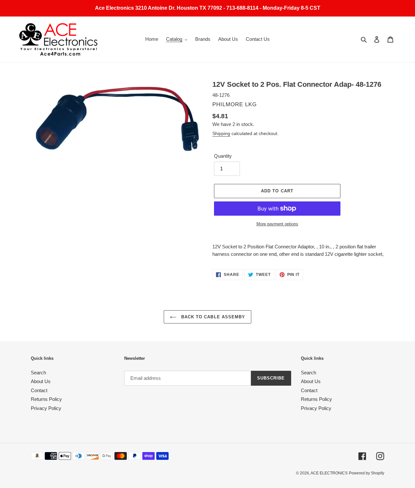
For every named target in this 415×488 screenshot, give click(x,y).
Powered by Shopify (366, 473)
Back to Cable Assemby (212, 316)
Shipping (221, 133)
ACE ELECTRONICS (329, 473)
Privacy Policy (46, 408)
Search (38, 372)
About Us (41, 381)
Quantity (223, 156)
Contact (39, 390)
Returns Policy (46, 399)
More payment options (277, 223)
